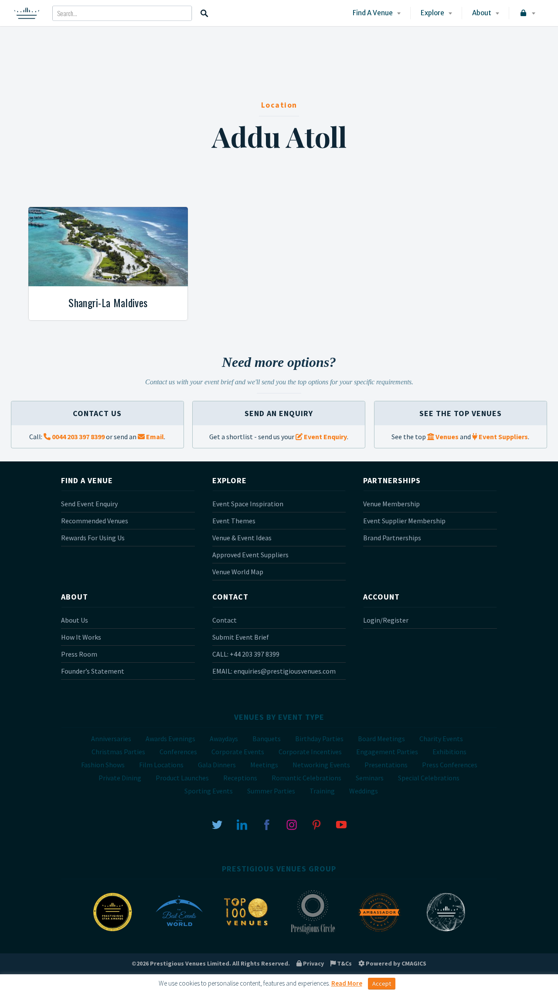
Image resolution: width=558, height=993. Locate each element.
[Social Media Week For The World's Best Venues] (446, 933)
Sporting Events (208, 790)
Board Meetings (381, 738)
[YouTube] (341, 824)
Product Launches (182, 777)
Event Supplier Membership (404, 520)
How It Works (81, 637)
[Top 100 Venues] (246, 933)
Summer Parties (271, 790)
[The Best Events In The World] (179, 933)
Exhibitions (449, 751)
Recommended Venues (94, 520)
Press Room (79, 654)
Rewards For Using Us (93, 537)
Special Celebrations (428, 777)
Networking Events (321, 764)
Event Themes (233, 520)
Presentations (386, 764)
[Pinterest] (316, 824)
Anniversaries (111, 738)
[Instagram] (291, 824)
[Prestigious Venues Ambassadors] (379, 933)
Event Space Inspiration (247, 503)
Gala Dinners (217, 764)
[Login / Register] (527, 13)
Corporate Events (237, 751)
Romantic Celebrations (306, 777)
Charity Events (441, 738)
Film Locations (161, 764)
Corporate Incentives (310, 751)
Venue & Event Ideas (242, 537)
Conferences (178, 751)
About (481, 13)
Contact (224, 620)
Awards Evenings (170, 738)
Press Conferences (449, 764)
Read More (346, 983)
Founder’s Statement (92, 671)
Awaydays (224, 738)
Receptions (240, 777)
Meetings (264, 764)
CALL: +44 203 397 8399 (245, 654)
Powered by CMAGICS (395, 963)
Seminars (370, 777)
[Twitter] (217, 824)
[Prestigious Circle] (313, 933)
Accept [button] (381, 983)
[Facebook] (266, 824)
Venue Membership (391, 503)
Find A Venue (373, 13)
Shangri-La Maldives (107, 302)
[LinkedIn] (241, 824)
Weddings (363, 790)
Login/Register (385, 620)
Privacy (313, 963)
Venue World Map (237, 571)
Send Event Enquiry (89, 503)
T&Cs (344, 963)
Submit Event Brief (240, 637)
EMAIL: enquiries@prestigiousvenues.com (274, 671)
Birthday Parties (319, 738)
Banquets (266, 738)
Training (322, 790)
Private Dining (120, 777)
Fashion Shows (103, 764)
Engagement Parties (387, 751)
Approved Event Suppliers (250, 554)
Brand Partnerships (392, 537)
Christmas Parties (118, 751)
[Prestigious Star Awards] (112, 933)
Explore (432, 13)
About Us (74, 620)
